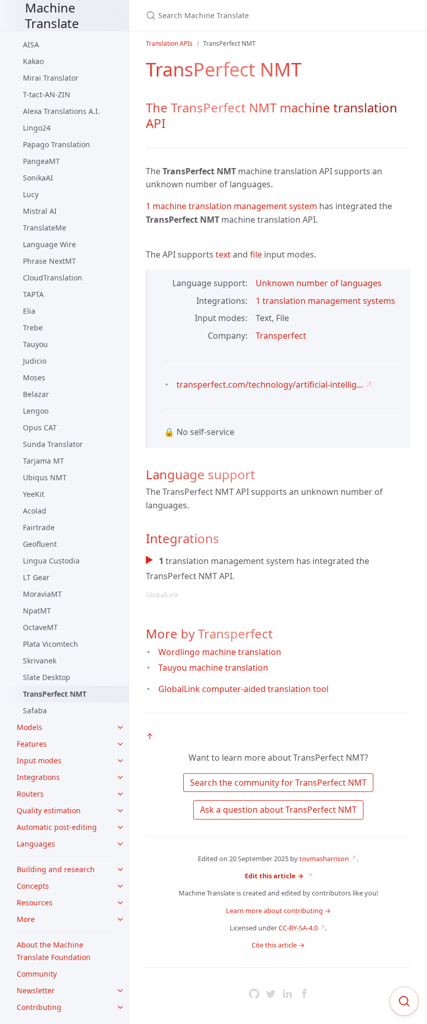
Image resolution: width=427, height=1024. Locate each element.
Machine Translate (52, 15)
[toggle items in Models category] (120, 727)
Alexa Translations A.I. (61, 111)
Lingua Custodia (51, 561)
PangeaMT (41, 161)
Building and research (56, 869)
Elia (29, 311)
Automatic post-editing (57, 827)
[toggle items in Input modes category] (120, 760)
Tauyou (35, 344)
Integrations (38, 777)
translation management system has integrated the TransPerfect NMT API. (257, 577)
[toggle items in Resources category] (120, 902)
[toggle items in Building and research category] (120, 869)
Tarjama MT (43, 461)
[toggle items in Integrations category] (120, 777)
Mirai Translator (51, 78)
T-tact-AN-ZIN (46, 94)
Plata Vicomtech (50, 644)
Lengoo (35, 411)
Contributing (39, 1007)
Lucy (31, 194)
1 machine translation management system (231, 206)
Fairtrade (39, 527)
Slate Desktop (46, 677)
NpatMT (37, 611)
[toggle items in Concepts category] (120, 886)
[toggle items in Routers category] (120, 794)
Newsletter (36, 990)
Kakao (33, 61)
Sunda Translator (53, 444)
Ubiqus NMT (45, 477)
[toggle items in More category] (120, 919)
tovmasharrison (324, 858)
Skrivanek (39, 660)
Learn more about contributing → (278, 910)
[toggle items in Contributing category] (120, 1007)
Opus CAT (40, 427)
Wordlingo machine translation (219, 652)
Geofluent (40, 544)
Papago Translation (56, 144)
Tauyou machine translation (213, 667)
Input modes (39, 760)
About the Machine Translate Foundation (54, 951)
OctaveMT (40, 627)
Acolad (34, 511)
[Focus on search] (404, 1001)
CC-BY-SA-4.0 (298, 927)
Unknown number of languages (319, 283)
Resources (35, 902)
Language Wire (49, 244)
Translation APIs (169, 43)
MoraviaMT (42, 594)
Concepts (33, 886)
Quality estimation (49, 810)
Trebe (33, 327)
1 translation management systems (325, 300)
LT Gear (36, 577)
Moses (34, 377)
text (223, 254)
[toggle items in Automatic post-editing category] (120, 827)
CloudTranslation (52, 278)
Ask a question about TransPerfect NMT (278, 809)
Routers (30, 794)
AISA (31, 44)
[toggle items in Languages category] (120, 844)
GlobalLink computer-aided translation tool (243, 689)
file (256, 254)
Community (37, 974)
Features (32, 744)
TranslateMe (44, 228)
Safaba (35, 710)
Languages (36, 844)
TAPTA (33, 294)
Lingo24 (37, 128)
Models (29, 727)
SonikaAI (38, 178)
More (26, 919)
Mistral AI (40, 211)
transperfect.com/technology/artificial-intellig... (270, 384)
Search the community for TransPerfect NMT (278, 782)
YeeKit (33, 494)
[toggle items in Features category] (120, 744)
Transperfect (281, 335)
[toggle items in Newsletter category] (120, 990)
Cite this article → (278, 945)
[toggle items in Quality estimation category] (120, 810)
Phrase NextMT (49, 261)
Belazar (36, 394)
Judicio (34, 361)
